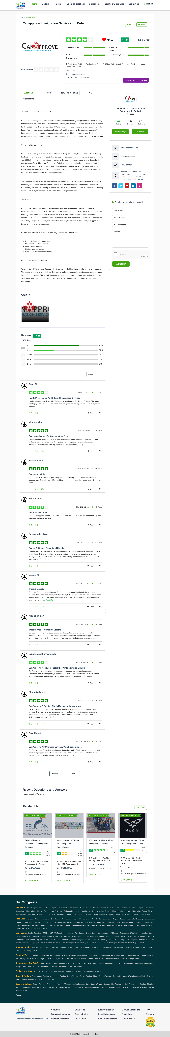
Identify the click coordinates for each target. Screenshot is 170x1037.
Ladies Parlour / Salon (81, 984)
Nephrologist (21, 911)
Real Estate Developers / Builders (129, 922)
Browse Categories (131, 1010)
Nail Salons (52, 987)
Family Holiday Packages (103, 955)
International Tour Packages (65, 955)
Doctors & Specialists (32, 908)
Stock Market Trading (40, 976)
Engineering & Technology (130, 933)
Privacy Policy (81, 1014)
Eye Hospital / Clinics (53, 911)
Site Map (150, 1014)
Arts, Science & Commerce (28, 936)
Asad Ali (33, 384)
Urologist (88, 914)
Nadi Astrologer (68, 943)
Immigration (30, 17)
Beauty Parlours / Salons (42, 984)
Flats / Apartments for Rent (27, 925)
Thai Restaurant (75, 967)
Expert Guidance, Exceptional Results (46, 548)
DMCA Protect (128, 1019)
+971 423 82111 (130, 867)
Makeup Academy (123, 987)
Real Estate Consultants (105, 922)
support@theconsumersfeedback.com (32, 1019)
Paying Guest (85, 947)
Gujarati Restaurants (124, 963)
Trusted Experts (36, 589)
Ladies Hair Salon (29, 987)
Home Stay (96, 947)
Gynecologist (137, 908)
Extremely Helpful (37, 474)
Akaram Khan (36, 422)
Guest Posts (95, 4)
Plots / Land (28, 922)
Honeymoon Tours (84, 955)
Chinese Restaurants (59, 967)
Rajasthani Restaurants (144, 963)
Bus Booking (20, 959)
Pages (58, 4)
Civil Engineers (32, 928)
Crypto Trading (86, 976)
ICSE (51, 933)
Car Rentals (81, 959)
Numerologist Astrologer (127, 943)
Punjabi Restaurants (106, 963)
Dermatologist (85, 908)
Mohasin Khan (36, 460)
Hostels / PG (37, 947)
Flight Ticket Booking (145, 955)
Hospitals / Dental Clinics (142, 911)
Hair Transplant (117, 984)
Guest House (73, 947)
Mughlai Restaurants (41, 967)
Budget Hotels (32, 951)
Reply (92, 413)
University (56, 943)
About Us (28, 93)
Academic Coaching (116, 940)
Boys (46, 947)
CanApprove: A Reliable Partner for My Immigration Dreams (57, 668)
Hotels (137, 947)
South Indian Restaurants (64, 963)
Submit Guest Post (76, 4)
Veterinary (60, 914)
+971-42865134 (72, 71)
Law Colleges (77, 936)
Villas (37, 922)
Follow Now (140, 132)
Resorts (56, 947)
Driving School (91, 933)
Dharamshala (107, 947)
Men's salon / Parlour (62, 984)
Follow (129, 25)
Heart (77, 911)
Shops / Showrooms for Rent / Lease (55, 925)
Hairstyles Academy (139, 987)
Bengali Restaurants (23, 967)
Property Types (119, 919)
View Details (31, 881)
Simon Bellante (37, 692)
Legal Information (106, 1014)
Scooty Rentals (94, 959)
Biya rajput (35, 733)
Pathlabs (51, 914)
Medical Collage (148, 933)
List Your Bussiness (114, 4)
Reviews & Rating (69, 93)
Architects (43, 928)
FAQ (90, 93)
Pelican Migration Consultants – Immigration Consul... (36, 843)
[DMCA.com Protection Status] (150, 1022)
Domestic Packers (65, 971)
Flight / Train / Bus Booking (125, 955)
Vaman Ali (34, 575)
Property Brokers (88, 922)
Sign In (149, 4)
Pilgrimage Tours (132, 959)
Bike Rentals (71, 959)
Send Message (120, 132)
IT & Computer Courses (135, 940)
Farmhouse (118, 947)
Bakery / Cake (46, 963)
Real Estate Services (47, 922)
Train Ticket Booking (35, 959)
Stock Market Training (144, 976)
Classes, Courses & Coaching (95, 940)
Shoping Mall (33, 919)
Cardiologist (125, 908)
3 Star (149, 947)
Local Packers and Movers (46, 971)
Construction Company (101, 919)
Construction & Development (121, 925)
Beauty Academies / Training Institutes (100, 987)
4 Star (22, 951)
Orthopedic (114, 908)
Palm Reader (144, 943)
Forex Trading (72, 976)
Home (34, 4)
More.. (18, 995)
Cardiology (86, 911)
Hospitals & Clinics (34, 911)
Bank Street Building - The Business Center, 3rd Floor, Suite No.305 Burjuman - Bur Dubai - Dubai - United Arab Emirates (134, 175)
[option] (35, 309)
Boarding (37, 933)
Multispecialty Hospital (121, 911)
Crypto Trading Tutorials (44, 979)
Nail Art (151, 987)
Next (74, 774)
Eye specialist (145, 914)
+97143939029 (98, 865)
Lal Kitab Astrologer (109, 943)
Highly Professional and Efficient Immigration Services (54, 398)
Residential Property (135, 919)
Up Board (58, 933)
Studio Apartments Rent (81, 925)
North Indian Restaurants (86, 963)
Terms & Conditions (60, 1014)
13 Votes (144, 39)
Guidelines (127, 1014)
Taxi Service (106, 959)
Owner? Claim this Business (136, 80)
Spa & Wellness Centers (100, 984)
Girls (51, 947)
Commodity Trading (58, 976)
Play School (79, 933)
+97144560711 (66, 868)
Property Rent (148, 922)
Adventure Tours (117, 959)
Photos (49, 93)
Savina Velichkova (38, 534)
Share (143, 24)
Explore (45, 4)
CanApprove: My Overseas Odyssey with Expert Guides (55, 747)
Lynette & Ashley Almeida (42, 654)
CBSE (45, 933)
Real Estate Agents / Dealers (68, 922)
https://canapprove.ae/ (77, 74)
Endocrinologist (50, 908)
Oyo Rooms (129, 947)
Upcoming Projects (69, 919)
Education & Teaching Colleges (98, 936)
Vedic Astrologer (81, 943)
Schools (29, 933)
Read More (44, 559)
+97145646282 (34, 868)
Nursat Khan (35, 498)
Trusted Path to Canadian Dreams (45, 630)
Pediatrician (73, 908)
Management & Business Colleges (56, 936)
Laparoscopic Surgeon (75, 914)
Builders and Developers (50, 919)
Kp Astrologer (94, 943)
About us (55, 1010)
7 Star (143, 947)
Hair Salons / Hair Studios (135, 984)
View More (141, 808)
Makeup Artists (64, 987)
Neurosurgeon (99, 914)
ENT (45, 914)
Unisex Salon (41, 987)
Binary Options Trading (102, 976)
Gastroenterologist (100, 908)
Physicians (149, 908)
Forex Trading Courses (25, 979)
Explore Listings (106, 1010)
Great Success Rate (38, 512)
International (68, 933)
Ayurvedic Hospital (35, 914)
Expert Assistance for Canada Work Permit (49, 436)
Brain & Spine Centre (101, 911)
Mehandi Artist (21, 991)
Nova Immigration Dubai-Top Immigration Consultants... (68, 843)
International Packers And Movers (87, 971)
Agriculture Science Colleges (48, 940)
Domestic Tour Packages (42, 955)
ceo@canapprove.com (130, 156)
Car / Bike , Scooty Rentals (53, 959)
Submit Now (120, 264)
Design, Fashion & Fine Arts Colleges (129, 936)
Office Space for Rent (101, 925)
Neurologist (62, 908)
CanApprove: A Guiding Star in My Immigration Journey (55, 706)
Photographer (84, 919)
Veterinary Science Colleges (72, 940)
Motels (63, 947)
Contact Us (134, 4)
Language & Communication (41, 943)
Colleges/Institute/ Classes (107, 933)
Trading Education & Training (124, 976)
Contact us (80, 1010)
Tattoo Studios (77, 987)
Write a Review (27, 70)
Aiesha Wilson (36, 616)
